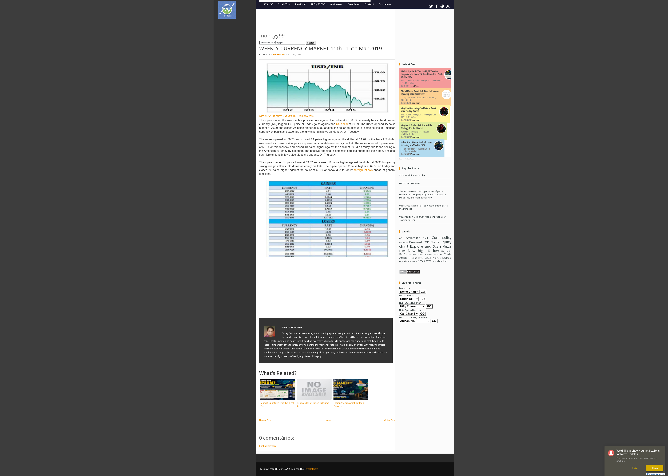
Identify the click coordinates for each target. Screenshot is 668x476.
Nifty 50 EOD (318, 4)
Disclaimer (385, 4)
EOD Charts (431, 242)
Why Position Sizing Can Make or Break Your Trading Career (418, 109)
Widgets (437, 257)
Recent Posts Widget (406, 159)
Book (425, 238)
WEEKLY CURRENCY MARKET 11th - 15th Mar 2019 (286, 116)
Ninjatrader (446, 251)
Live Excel (300, 4)
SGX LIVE (268, 4)
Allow (654, 468)
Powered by (655, 474)
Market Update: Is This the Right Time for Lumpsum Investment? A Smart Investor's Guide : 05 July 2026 (422, 74)
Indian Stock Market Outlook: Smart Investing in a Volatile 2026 (416, 144)
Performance (407, 254)
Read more (415, 86)
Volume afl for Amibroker (412, 175)
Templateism (311, 468)
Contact (369, 4)
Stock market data (428, 254)
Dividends (403, 242)
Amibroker (336, 4)
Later (635, 468)
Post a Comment (267, 445)
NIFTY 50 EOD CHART (409, 183)
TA (441, 254)
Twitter (431, 6)
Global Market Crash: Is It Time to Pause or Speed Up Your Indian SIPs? (420, 92)
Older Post (389, 420)
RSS (448, 6)
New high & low (423, 250)
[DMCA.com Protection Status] (409, 273)
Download (354, 4)
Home (328, 420)
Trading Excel (416, 257)
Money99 (278, 54)
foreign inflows (363, 170)
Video (428, 257)
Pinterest (442, 6)
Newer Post (265, 420)
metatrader (412, 261)
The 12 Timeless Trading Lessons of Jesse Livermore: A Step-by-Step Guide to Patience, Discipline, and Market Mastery (422, 194)
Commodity (441, 237)
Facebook (436, 6)
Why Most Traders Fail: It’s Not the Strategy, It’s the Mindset (416, 127)
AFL (401, 238)
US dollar (342, 124)
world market (440, 261)
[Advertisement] (238, 74)
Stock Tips (284, 4)
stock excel (425, 261)
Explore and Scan (425, 246)
